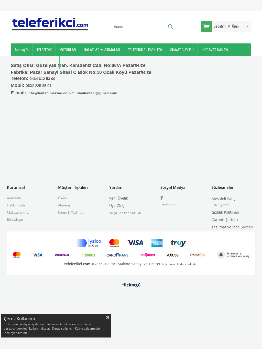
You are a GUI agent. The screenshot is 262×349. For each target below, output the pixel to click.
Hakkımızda (16, 205)
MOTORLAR (68, 50)
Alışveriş (64, 205)
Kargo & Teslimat (71, 212)
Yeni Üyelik (118, 198)
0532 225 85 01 (38, 86)
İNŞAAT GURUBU (182, 50)
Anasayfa (22, 50)
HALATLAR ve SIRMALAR (102, 50)
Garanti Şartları (225, 219)
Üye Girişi (117, 205)
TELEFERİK (44, 50)
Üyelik (62, 198)
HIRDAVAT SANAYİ (215, 50)
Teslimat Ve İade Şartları (232, 227)
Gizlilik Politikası (225, 212)
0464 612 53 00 (42, 79)
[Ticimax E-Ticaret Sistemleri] (131, 285)
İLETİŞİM (49, 63)
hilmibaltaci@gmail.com (96, 93)
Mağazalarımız (18, 212)
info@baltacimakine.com (49, 93)
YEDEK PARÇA (25, 63)
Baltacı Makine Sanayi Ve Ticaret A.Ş (136, 263)
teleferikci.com (77, 263)
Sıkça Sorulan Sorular (125, 213)
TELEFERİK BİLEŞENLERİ (145, 50)
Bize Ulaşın (15, 219)
